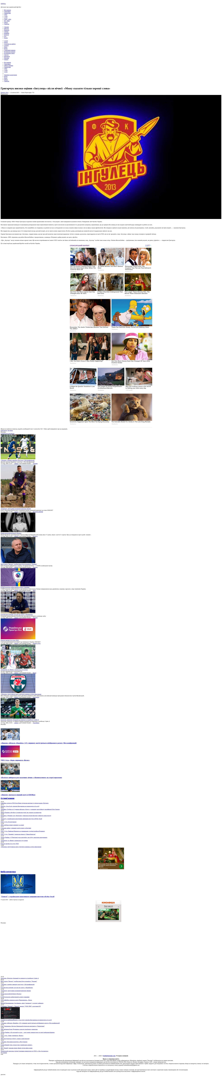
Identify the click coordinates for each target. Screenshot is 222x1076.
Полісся (6, 34)
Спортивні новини (9, 50)
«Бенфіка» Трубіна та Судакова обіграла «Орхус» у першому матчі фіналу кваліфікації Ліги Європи (30, 809)
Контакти (7, 56)
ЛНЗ (34, 590)
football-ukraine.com (109, 1056)
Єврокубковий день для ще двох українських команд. (16, 1045)
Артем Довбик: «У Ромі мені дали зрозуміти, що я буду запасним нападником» (24, 837)
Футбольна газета (9, 53)
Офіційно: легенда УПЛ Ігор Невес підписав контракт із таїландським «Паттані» (25, 803)
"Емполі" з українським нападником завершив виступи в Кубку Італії (21, 818)
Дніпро (6, 31)
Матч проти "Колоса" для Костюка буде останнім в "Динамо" (19, 564)
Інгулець (10, 430)
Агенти (6, 45)
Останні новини (7, 798)
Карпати (6, 30)
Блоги (6, 42)
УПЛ (5, 14)
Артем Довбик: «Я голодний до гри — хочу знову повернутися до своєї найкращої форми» (28, 1032)
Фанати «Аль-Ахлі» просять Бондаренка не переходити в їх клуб (20, 806)
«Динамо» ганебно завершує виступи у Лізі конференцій (17, 460)
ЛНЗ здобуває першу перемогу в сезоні (12, 825)
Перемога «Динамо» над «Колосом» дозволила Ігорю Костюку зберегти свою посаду (26, 815)
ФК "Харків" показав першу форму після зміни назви (16, 1048)
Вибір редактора (8, 872)
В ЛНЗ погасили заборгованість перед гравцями (15, 587)
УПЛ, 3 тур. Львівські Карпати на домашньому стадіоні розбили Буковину (23, 831)
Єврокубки (7, 13)
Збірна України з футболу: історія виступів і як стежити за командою (21, 812)
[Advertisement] (14, 950)
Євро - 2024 (7, 19)
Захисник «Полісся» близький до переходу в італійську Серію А (20, 719)
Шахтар (6, 28)
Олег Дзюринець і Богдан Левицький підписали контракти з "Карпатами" (23, 1026)
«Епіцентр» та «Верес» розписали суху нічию (14, 669)
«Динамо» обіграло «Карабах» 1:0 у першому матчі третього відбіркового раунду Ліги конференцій (38, 743)
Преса (6, 22)
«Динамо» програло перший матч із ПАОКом (18, 795)
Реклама (6, 58)
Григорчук (4, 430)
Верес (34, 673)
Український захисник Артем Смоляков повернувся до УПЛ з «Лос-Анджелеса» (24, 1051)
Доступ (6, 55)
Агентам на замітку (10, 44)
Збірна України (8, 65)
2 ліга (5, 18)
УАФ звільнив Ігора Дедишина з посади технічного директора (19, 1029)
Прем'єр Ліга (4, 92)
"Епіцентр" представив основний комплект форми (16, 508)
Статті (6, 41)
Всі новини (7, 10)
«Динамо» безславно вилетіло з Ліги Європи (14, 1042)
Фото (5, 47)
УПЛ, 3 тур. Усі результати (8, 822)
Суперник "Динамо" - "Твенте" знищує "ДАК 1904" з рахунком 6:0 (21, 1006)
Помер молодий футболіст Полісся (11, 533)
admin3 (16, 463)
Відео (5, 48)
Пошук (6, 59)
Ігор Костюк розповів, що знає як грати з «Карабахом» (17, 614)
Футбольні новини (9, 51)
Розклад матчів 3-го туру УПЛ (10, 640)
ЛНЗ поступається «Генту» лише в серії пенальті (15, 1038)
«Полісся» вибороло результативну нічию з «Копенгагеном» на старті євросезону (31, 777)
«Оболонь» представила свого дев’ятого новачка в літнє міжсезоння (21, 694)
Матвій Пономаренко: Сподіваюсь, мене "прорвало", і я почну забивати (22, 1003)
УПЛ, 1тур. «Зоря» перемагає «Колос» (15, 760)
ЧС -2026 (7, 21)
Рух (5, 36)
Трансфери (7, 11)
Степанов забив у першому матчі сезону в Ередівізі (16, 828)
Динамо (6, 27)
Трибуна (6, 24)
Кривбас (6, 33)
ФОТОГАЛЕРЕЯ (38, 512)
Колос (6, 38)
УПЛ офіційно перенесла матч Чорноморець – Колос (16, 1000)
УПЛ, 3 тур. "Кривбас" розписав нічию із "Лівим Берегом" (18, 834)
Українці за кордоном (10, 75)
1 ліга (5, 16)
